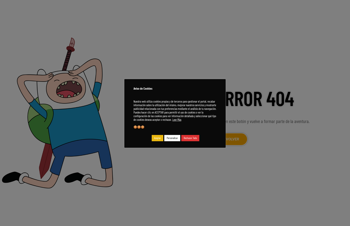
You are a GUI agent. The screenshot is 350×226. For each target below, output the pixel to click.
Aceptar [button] (157, 138)
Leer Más (176, 119)
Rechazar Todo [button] (190, 138)
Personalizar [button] (172, 138)
